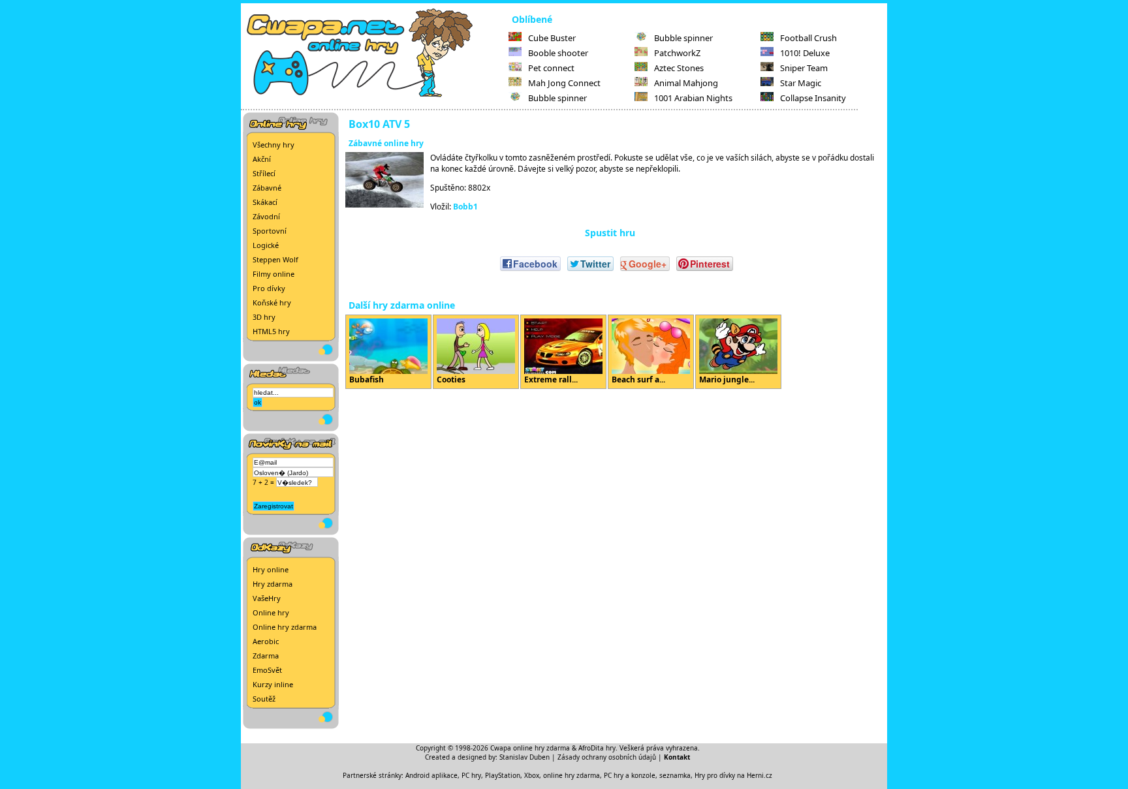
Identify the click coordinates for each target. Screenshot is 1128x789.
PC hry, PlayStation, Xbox (500, 775)
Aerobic (266, 641)
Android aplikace (431, 775)
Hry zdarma (272, 584)
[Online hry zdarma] (375, 95)
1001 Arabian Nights (693, 98)
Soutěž (264, 699)
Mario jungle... (727, 379)
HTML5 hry (271, 331)
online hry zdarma (571, 775)
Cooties (451, 379)
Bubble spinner (557, 98)
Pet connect (551, 68)
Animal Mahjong (686, 83)
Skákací (265, 202)
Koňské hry (272, 302)
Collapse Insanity (813, 98)
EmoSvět (267, 670)
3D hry (264, 317)
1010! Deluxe (805, 53)
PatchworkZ (677, 53)
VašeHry (267, 598)
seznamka (675, 775)
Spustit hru (610, 232)
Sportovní (270, 231)
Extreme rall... (551, 379)
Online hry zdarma (285, 627)
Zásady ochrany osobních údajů (606, 757)
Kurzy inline (273, 684)
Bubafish (366, 379)
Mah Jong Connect (564, 83)
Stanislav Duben (524, 757)
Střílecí (264, 173)
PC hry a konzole (629, 775)
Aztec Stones (679, 68)
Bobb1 (465, 206)
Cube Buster (552, 38)
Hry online (271, 569)
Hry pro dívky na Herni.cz (733, 775)
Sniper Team (804, 68)
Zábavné (267, 188)
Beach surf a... (638, 379)
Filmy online (273, 274)
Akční (262, 159)
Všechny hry (273, 144)
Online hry (271, 612)
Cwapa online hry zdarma (530, 747)
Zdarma (266, 655)
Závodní (266, 216)
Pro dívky (269, 288)
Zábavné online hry (386, 143)
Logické (266, 245)
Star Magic (800, 83)
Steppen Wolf (275, 259)
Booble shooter (558, 53)
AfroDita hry (597, 747)
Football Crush (808, 38)
